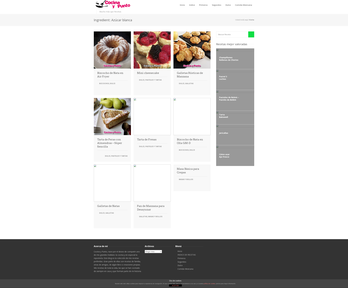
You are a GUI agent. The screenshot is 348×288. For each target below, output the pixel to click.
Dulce (228, 5)
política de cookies (209, 283)
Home (251, 20)
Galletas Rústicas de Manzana (190, 74)
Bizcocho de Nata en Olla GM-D (190, 141)
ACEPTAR (175, 285)
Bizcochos (104, 83)
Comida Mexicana (243, 5)
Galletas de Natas (108, 206)
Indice (192, 5)
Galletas (189, 83)
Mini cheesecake (148, 73)
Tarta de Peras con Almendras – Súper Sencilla (109, 143)
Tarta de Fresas (146, 139)
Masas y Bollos (155, 216)
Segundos (216, 5)
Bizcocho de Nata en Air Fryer (110, 74)
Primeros (203, 5)
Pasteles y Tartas (153, 80)
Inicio (182, 5)
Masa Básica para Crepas (188, 170)
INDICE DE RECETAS (187, 255)
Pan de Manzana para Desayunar (150, 207)
